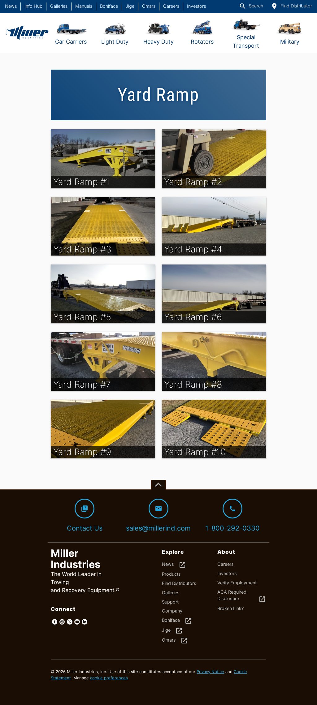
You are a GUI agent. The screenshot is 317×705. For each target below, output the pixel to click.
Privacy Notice (210, 671)
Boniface (109, 6)
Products (171, 574)
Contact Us (84, 518)
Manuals (83, 6)
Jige (130, 6)
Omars (148, 6)
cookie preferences (109, 677)
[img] (103, 158)
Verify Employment (237, 583)
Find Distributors (179, 583)
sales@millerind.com (158, 518)
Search (251, 6)
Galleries (58, 6)
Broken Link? (230, 608)
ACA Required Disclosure (241, 596)
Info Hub (33, 6)
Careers (171, 6)
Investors (196, 6)
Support (170, 602)
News (11, 6)
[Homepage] (27, 33)
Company (172, 611)
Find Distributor (291, 6)
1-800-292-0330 (232, 518)
